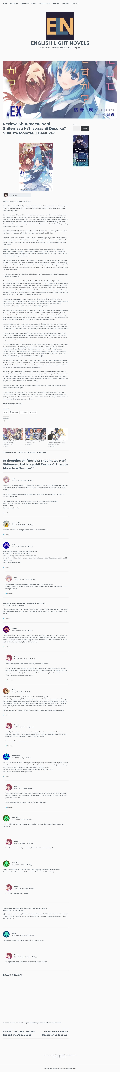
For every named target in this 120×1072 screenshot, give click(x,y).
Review (32, 452)
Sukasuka (42, 452)
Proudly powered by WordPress (51, 1068)
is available (14, 497)
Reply (31, 480)
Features (56, 3)
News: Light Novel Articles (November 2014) (11, 441)
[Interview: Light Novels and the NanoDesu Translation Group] (58, 434)
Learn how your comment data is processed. (46, 1023)
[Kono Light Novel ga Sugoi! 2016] (35, 434)
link (11, 506)
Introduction (44, 3)
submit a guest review (31, 584)
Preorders (14, 3)
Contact (75, 3)
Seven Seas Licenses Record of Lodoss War (55, 1032)
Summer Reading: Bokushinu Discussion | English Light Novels (25, 908)
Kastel (23, 452)
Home (5, 3)
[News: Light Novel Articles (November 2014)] (13, 434)
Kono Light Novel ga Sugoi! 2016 (34, 441)
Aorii (13, 690)
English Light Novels (60, 43)
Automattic (73, 1068)
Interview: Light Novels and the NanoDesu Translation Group (57, 441)
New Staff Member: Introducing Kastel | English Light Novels (24, 603)
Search (75, 125)
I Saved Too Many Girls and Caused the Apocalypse (19, 1032)
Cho (13, 478)
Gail (13, 544)
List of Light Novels (28, 3)
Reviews (65, 3)
